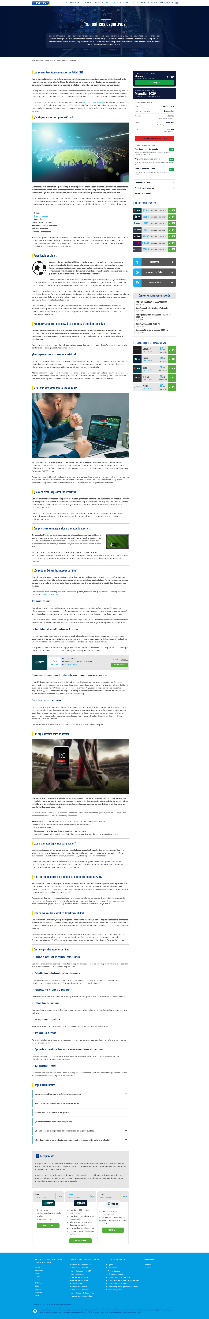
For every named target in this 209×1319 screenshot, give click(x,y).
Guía (146, 3)
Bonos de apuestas (115, 1290)
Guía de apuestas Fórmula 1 (82, 1290)
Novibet (38, 1267)
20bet (37, 1286)
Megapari (38, 1292)
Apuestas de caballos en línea (82, 1293)
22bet (37, 1277)
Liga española (113, 1268)
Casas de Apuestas (73, 3)
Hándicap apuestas (115, 1274)
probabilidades (38, 94)
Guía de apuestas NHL (79, 1287)
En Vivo (124, 3)
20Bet (70, 1194)
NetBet (38, 1295)
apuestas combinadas (56, 465)
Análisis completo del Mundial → (154, 138)
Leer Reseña (54, 664)
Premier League (41, 216)
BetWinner (39, 1283)
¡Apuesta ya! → (154, 82)
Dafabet (38, 1289)
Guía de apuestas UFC (80, 1268)
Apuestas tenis (77, 1283)
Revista (154, 3)
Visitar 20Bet (80, 1241)
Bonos (88, 3)
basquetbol (75, 1219)
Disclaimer (148, 1268)
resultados (87, 544)
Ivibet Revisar (106, 1198)
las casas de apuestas (94, 102)
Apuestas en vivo (71, 664)
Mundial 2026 (166, 3)
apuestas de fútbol (50, 595)
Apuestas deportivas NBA (81, 1271)
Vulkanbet (39, 1270)
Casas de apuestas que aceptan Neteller (123, 1280)
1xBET (37, 1280)
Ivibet (37, 1273)
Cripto (139, 3)
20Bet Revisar (73, 1198)
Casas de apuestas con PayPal (119, 1283)
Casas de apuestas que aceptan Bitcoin (123, 1287)
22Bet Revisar (41, 1198)
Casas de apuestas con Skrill (119, 1277)
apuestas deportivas (64, 311)
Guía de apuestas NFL (79, 1280)
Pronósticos (112, 3)
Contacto (147, 1265)
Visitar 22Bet (119, 665)
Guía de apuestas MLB (79, 1277)
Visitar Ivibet (113, 1230)
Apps (131, 3)
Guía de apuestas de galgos (82, 1296)
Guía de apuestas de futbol (81, 1265)
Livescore (98, 3)
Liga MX (111, 1265)
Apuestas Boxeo (77, 1274)
